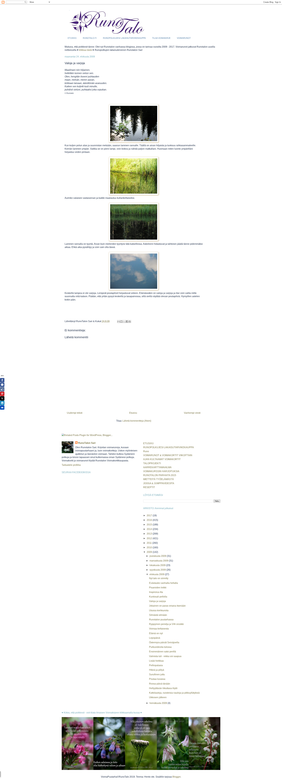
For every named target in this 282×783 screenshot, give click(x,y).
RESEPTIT (149, 487)
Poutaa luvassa (157, 679)
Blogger (176, 777)
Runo (146, 451)
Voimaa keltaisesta (159, 628)
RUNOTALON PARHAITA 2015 (159, 475)
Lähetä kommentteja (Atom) (136, 421)
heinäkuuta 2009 (159, 703)
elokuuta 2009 (157, 574)
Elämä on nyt (156, 633)
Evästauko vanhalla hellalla (163, 583)
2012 (150, 538)
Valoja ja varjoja (157, 601)
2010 (150, 547)
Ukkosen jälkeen (158, 697)
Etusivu (133, 413)
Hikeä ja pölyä (156, 670)
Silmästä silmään (158, 615)
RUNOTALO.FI (90, 38)
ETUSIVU (72, 38)
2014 (150, 529)
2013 (150, 533)
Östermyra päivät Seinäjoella (164, 642)
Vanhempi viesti (192, 413)
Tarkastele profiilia (71, 465)
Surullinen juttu (157, 674)
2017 (150, 515)
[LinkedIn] (2, 403)
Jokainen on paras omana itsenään (167, 605)
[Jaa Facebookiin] (126, 321)
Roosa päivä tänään (159, 683)
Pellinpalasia (156, 665)
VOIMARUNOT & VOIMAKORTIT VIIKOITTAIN (167, 455)
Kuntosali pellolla (158, 596)
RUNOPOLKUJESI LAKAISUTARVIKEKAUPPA (124, 38)
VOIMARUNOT (184, 38)
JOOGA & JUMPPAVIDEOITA (158, 483)
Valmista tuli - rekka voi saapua (165, 656)
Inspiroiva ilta (156, 592)
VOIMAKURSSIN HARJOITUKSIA (161, 471)
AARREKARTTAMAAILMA (157, 467)
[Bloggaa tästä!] (121, 321)
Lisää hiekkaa (156, 661)
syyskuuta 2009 (158, 570)
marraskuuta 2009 (159, 560)
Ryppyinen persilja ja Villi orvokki (166, 624)
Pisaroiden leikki (157, 587)
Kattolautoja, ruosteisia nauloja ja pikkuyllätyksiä (174, 693)
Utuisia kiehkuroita (158, 610)
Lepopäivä (154, 638)
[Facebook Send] (2, 385)
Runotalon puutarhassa (161, 619)
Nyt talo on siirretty (158, 578)
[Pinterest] (2, 394)
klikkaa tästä (85, 50)
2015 (150, 524)
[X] (2, 398)
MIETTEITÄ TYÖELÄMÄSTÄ (158, 479)
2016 (150, 520)
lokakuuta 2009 (158, 565)
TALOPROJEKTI (152, 463)
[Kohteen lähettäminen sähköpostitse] (118, 321)
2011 (149, 543)
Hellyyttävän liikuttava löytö (163, 688)
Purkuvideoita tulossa (160, 647)
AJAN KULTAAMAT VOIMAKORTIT (162, 459)
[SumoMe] (2, 407)
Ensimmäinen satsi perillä (162, 651)
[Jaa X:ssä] (124, 321)
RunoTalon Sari (86, 443)
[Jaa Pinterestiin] (129, 321)
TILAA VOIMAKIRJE (161, 38)
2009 (150, 552)
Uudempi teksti (74, 413)
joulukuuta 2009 (158, 556)
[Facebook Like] (2, 389)
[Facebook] (2, 380)
